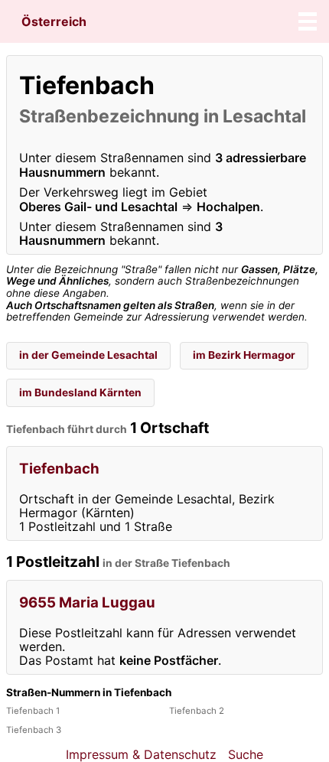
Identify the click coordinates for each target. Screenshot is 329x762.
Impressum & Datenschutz (141, 754)
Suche (245, 754)
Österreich (53, 21)
